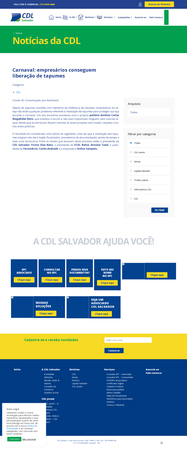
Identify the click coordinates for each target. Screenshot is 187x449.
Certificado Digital (115, 383)
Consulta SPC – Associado (119, 374)
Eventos (75, 380)
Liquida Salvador (79, 383)
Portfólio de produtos (117, 380)
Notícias (74, 369)
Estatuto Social (51, 392)
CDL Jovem (48, 398)
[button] (70, 17)
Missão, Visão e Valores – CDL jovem (51, 418)
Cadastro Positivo (115, 386)
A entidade (49, 374)
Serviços (109, 369)
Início (17, 369)
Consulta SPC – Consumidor (120, 377)
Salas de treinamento (117, 395)
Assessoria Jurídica (115, 389)
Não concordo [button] (29, 439)
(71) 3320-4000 (47, 4)
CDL (18, 92)
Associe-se (140, 17)
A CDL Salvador (51, 369)
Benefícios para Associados (120, 398)
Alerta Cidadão (114, 392)
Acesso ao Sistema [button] (159, 4)
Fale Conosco (156, 17)
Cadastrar (114, 350)
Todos (133, 112)
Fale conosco (154, 373)
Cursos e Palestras (115, 405)
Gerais (75, 377)
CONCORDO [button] (14, 439)
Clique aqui (24, 279)
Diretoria (48, 377)
